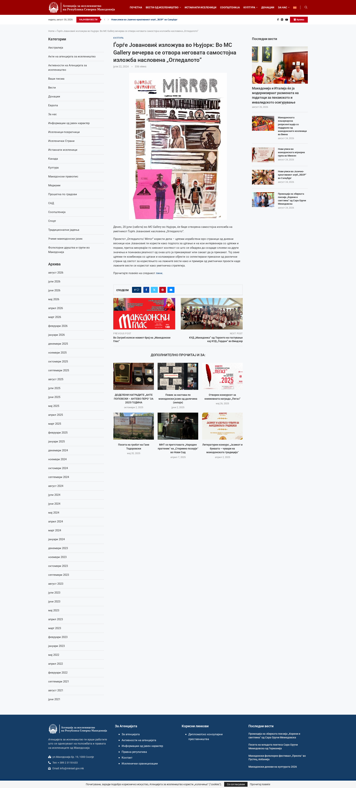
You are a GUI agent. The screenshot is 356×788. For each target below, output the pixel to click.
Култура (53, 167)
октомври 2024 (58, 468)
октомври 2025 (58, 361)
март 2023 (54, 628)
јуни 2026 (54, 290)
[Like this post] (137, 290)
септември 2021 (58, 681)
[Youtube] (286, 19)
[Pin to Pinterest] (162, 290)
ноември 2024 (57, 459)
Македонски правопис (63, 176)
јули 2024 (54, 495)
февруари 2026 (57, 326)
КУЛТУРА (249, 7)
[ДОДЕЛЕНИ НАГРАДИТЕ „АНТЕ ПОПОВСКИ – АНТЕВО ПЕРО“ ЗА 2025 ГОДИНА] (133, 376)
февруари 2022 (57, 672)
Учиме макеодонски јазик (65, 238)
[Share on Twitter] (154, 290)
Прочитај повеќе (260, 784)
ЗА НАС (282, 7)
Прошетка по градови (62, 194)
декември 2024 (58, 450)
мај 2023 (53, 610)
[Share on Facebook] (146, 290)
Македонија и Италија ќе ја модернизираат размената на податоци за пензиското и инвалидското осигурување (275, 95)
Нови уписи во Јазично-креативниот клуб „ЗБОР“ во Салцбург (144, 19)
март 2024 (54, 530)
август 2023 (55, 583)
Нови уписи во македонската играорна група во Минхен (291, 152)
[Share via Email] (170, 290)
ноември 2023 (57, 557)
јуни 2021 (54, 699)
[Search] (306, 7)
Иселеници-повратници (64, 132)
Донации (54, 96)
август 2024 (55, 486)
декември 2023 (58, 548)
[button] (104, 20)
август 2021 (55, 690)
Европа (53, 105)
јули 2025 (54, 388)
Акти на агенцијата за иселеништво (72, 56)
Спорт (52, 221)
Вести (52, 87)
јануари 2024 (56, 539)
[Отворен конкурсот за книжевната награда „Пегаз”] (222, 376)
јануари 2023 (56, 646)
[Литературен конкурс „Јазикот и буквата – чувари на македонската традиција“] (222, 426)
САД (51, 203)
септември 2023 (58, 575)
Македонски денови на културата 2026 (272, 766)
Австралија (55, 47)
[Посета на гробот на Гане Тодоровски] (133, 426)
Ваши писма (56, 78)
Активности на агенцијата (139, 740)
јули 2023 (54, 592)
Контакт (127, 757)
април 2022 (55, 663)
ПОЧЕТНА (136, 7)
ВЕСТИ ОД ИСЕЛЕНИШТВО (162, 7)
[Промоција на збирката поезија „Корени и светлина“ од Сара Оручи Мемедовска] (263, 199)
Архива (300, 19)
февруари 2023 (57, 637)
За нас (52, 114)
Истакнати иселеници (62, 149)
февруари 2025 (57, 432)
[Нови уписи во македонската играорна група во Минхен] (263, 154)
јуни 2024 (54, 503)
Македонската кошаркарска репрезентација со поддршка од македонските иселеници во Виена (292, 126)
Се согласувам (236, 784)
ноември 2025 (57, 352)
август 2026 (55, 272)
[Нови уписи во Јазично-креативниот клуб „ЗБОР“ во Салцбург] (263, 177)
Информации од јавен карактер (69, 123)
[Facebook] (278, 19)
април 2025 (55, 415)
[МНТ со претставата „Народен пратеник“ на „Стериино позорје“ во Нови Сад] (178, 426)
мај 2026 (53, 299)
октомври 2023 (58, 566)
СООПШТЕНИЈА (230, 7)
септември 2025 (58, 370)
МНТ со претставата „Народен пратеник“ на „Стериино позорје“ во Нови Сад (178, 448)
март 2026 (54, 317)
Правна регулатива (134, 752)
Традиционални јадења (63, 229)
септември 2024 (58, 477)
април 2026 (55, 308)
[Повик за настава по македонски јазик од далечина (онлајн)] (178, 376)
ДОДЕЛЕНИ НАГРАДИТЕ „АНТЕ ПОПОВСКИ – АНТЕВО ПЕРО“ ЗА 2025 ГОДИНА (133, 399)
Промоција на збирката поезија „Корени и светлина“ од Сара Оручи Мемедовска (292, 198)
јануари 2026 (56, 334)
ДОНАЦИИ (267, 7)
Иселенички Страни (61, 141)
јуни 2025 (54, 397)
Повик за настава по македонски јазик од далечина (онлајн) (178, 399)
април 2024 (55, 521)
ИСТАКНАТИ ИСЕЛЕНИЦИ (200, 7)
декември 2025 (58, 343)
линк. (159, 273)
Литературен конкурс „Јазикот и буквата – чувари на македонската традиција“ (222, 448)
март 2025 (54, 423)
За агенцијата (131, 734)
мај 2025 (53, 406)
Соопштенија (56, 212)
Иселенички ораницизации (140, 763)
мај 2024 (53, 512)
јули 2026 (54, 281)
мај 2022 (53, 655)
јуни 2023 (54, 601)
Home (51, 31)
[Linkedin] (282, 19)
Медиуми (54, 185)
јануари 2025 (56, 441)
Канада (53, 158)
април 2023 (55, 619)
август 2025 (55, 379)
